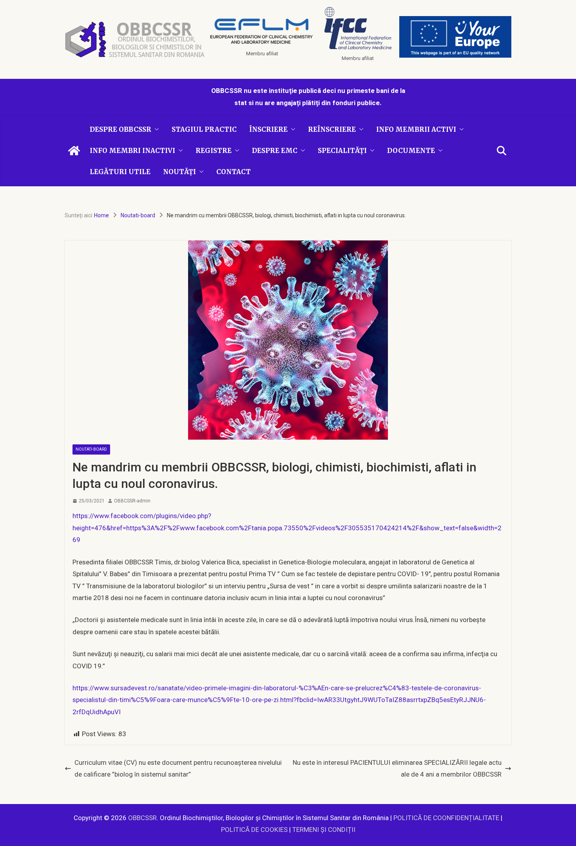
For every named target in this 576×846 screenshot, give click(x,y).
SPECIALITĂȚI (342, 150)
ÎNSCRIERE (268, 129)
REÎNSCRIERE (332, 129)
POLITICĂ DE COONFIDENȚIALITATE (446, 818)
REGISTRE (214, 150)
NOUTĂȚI (179, 171)
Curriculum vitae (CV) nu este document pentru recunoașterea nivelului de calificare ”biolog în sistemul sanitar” (178, 769)
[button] (155, 129)
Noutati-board (91, 449)
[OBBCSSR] (74, 150)
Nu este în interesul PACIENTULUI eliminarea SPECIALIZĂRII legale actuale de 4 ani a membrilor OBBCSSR (397, 769)
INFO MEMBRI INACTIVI (132, 150)
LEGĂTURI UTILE (120, 171)
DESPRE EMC (274, 150)
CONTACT (233, 171)
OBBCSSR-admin (132, 501)
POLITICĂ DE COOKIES (254, 829)
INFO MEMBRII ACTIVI (416, 129)
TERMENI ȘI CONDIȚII (323, 829)
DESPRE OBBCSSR (120, 129)
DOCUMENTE (411, 150)
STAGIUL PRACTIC (204, 129)
